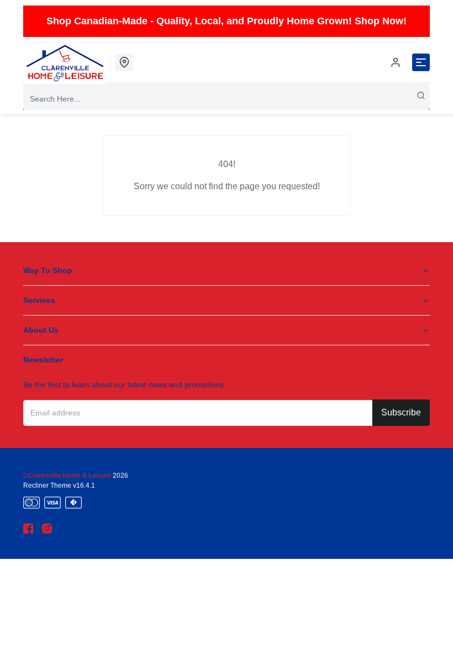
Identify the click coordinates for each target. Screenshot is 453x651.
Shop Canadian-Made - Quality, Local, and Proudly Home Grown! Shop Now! (226, 20)
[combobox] (226, 99)
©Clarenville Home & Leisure (68, 475)
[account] (395, 62)
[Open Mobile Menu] (421, 62)
